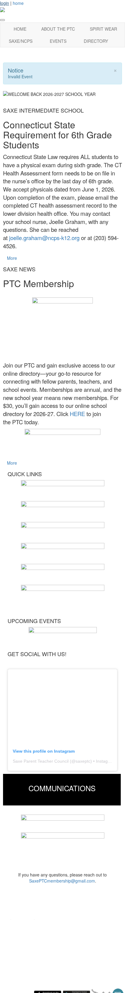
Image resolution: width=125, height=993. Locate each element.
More (12, 258)
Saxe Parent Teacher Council (41, 761)
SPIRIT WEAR (103, 29)
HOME (20, 29)
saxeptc (83, 761)
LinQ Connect (23, 954)
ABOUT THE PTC (58, 29)
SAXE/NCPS (20, 41)
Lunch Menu (21, 944)
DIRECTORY (96, 41)
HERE (77, 414)
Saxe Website (23, 926)
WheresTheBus (24, 963)
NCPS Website (24, 935)
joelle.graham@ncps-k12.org (44, 238)
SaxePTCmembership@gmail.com (62, 881)
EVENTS (58, 41)
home (18, 3)
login (4, 3)
